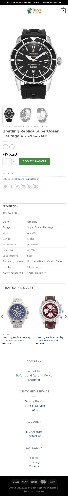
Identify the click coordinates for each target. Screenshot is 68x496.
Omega (34, 466)
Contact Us (34, 436)
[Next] (60, 64)
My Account (34, 432)
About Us (34, 371)
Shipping (34, 379)
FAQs (34, 410)
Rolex (34, 457)
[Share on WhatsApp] (5, 186)
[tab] (34, 206)
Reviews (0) (9, 213)
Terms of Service (34, 405)
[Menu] (4, 11)
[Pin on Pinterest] (29, 186)
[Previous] (8, 64)
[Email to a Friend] (23, 186)
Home (6, 126)
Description (10, 206)
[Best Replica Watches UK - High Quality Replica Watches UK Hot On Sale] (34, 11)
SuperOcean (38, 126)
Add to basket (34, 161)
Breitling (20, 126)
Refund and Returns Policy (34, 375)
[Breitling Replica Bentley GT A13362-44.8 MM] (17, 312)
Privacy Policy (34, 401)
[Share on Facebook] (11, 186)
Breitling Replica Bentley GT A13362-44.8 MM (16, 339)
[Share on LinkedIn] (35, 186)
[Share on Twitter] (17, 186)
